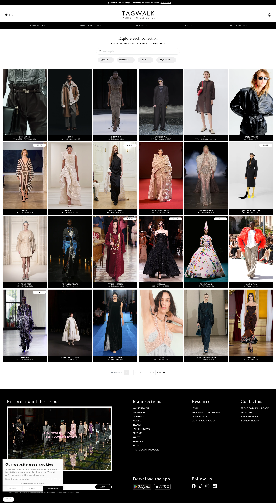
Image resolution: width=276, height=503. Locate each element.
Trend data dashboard (255, 408)
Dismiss (12, 488)
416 (152, 373)
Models (137, 421)
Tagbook (138, 441)
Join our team (249, 417)
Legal (195, 408)
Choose (33, 488)
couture (138, 417)
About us (246, 413)
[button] (8, 499)
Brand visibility (250, 421)
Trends (137, 425)
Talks (136, 446)
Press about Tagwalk (146, 450)
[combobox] (105, 60)
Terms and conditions (206, 413)
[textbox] (105, 60)
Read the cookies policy (18, 479)
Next (160, 373)
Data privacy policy (203, 421)
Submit (103, 487)
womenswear (141, 408)
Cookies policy (201, 417)
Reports (137, 433)
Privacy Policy (74, 492)
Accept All (53, 488)
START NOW (166, 2)
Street (137, 437)
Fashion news (141, 429)
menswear (139, 413)
